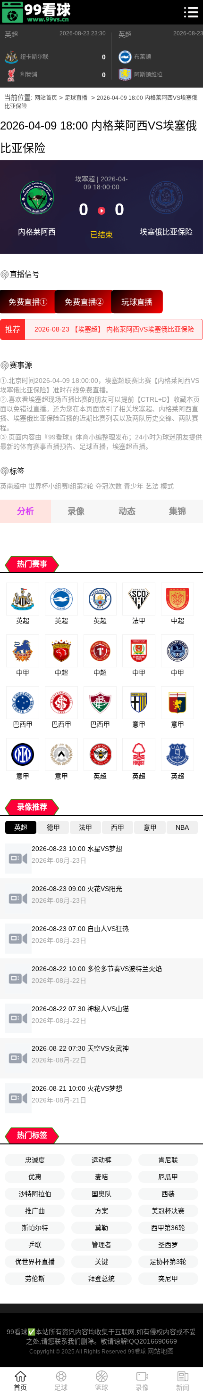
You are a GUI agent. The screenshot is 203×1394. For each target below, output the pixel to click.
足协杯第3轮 (168, 1261)
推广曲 (35, 1211)
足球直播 (76, 98)
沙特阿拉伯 (34, 1194)
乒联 (35, 1244)
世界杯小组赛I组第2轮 (60, 486)
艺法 (152, 486)
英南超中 (13, 486)
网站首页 (45, 98)
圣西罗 (168, 1244)
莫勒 (101, 1228)
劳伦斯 (35, 1278)
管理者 (101, 1244)
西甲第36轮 (168, 1228)
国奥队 (101, 1194)
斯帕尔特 (35, 1228)
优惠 (35, 1177)
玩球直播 (136, 302)
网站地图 (160, 1351)
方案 (101, 1211)
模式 (167, 486)
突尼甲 (168, 1278)
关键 (101, 1261)
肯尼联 (168, 1160)
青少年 (134, 486)
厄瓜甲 (168, 1177)
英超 (11, 34)
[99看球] (37, 12)
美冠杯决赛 (168, 1211)
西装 (168, 1194)
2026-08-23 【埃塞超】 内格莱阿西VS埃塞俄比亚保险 (114, 329)
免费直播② (84, 302)
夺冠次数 (108, 486)
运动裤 (101, 1160)
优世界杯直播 (35, 1261)
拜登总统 (101, 1278)
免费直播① (28, 302)
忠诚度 (35, 1160)
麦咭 (101, 1177)
